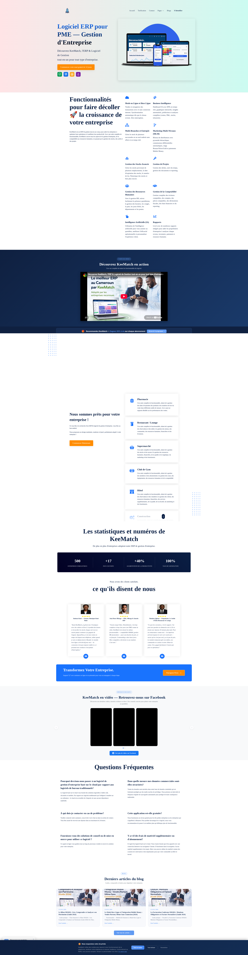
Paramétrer (164, 947)
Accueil (132, 11)
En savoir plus (122, 951)
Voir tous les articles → (124, 933)
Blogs (169, 11)
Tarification (142, 11)
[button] (161, 10)
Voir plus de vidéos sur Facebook (125, 753)
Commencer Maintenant (81, 443)
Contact (152, 11)
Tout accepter (137, 947)
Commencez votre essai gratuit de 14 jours (76, 67)
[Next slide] (163, 516)
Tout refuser (151, 947)
